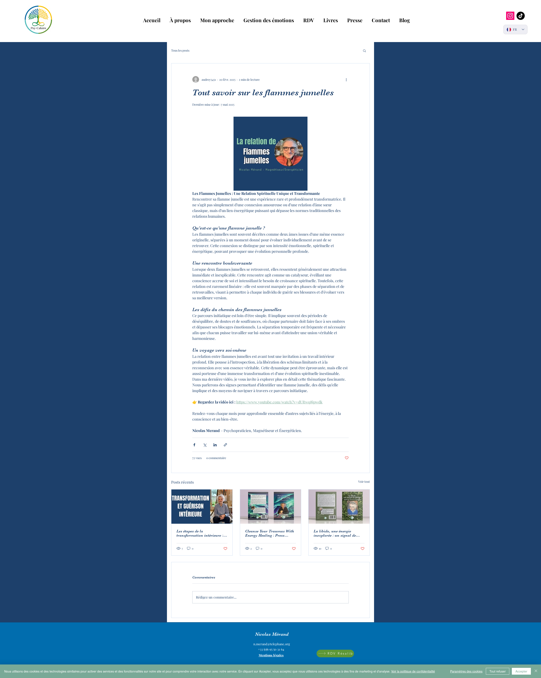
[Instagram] (510, 16)
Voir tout (364, 482)
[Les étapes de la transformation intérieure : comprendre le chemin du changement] (201, 506)
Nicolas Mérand (272, 634)
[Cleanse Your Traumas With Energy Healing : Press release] (270, 506)
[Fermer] (535, 671)
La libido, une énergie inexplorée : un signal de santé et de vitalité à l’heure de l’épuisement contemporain (337, 533)
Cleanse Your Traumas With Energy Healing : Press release (269, 533)
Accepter (521, 671)
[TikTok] (520, 16)
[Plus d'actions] (346, 79)
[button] (364, 50)
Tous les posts (180, 50)
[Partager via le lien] (225, 445)
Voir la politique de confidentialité (413, 671)
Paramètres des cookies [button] (466, 671)
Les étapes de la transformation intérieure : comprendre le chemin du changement (199, 533)
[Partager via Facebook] (194, 445)
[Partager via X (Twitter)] (205, 445)
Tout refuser (497, 671)
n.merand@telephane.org (271, 644)
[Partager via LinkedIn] (215, 445)
